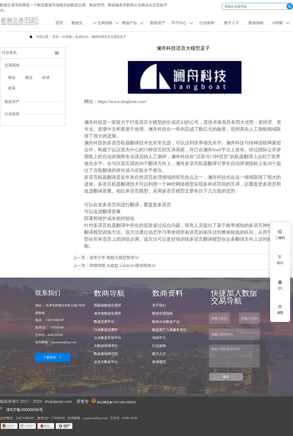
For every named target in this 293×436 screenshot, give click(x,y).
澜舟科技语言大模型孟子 (109, 36)
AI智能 (67, 36)
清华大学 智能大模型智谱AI (114, 258)
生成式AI (81, 36)
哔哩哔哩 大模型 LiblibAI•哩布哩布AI (122, 266)
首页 (55, 36)
